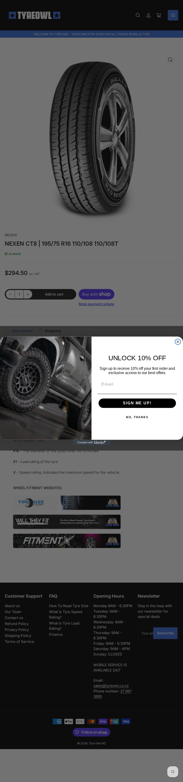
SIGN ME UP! (137, 403)
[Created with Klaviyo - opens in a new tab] (91, 443)
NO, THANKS (137, 417)
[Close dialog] (178, 342)
